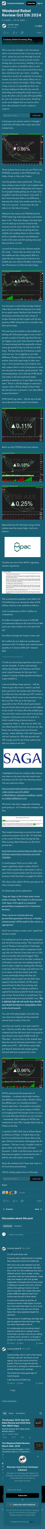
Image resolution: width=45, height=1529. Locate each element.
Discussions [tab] (20, 1413)
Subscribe (31, 3)
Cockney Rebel (13, 25)
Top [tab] (4, 1413)
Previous (9, 1209)
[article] (22, 1429)
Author (10, 1251)
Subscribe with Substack (24, 1504)
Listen (39, 26)
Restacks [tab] (17, 1226)
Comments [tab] (7, 1226)
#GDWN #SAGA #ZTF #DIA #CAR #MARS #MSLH (16, 1430)
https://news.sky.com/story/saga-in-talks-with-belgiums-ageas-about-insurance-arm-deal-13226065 (22, 854)
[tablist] (12, 1226)
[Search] (40, 1413)
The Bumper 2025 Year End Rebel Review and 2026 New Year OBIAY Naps (16, 1423)
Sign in (40, 3)
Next (37, 1209)
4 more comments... (10, 1401)
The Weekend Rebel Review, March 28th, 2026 (16, 1444)
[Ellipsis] (42, 1248)
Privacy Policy (30, 1515)
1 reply (12, 1390)
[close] (38, 1456)
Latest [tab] (11, 1413)
